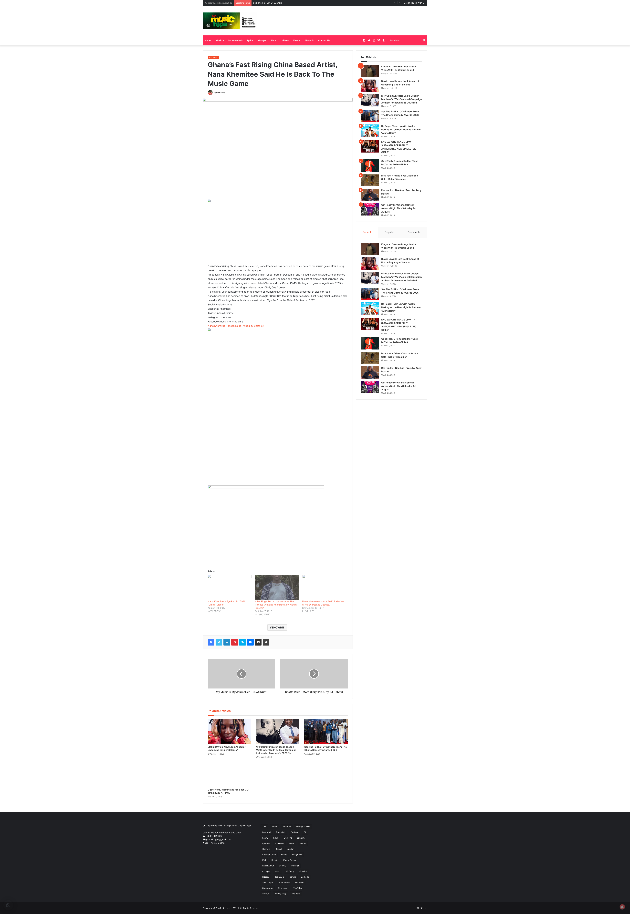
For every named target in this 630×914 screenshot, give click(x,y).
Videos (285, 40)
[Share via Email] (258, 642)
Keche (284, 854)
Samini (293, 877)
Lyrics (250, 40)
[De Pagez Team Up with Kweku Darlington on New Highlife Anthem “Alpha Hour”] (370, 130)
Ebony (265, 838)
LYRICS (282, 865)
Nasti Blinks (219, 92)
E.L (305, 832)
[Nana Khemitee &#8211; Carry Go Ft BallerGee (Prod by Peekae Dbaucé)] (324, 587)
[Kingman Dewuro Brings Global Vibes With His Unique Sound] (370, 71)
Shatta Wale (284, 882)
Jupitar (290, 849)
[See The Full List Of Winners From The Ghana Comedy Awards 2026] (326, 731)
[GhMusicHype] (230, 20)
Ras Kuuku (279, 877)
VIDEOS (266, 893)
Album (274, 40)
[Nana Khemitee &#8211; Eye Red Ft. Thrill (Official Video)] (230, 587)
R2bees (265, 877)
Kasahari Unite (269, 854)
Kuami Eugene (289, 860)
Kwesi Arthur (268, 865)
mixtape (266, 871)
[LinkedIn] (226, 642)
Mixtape (262, 40)
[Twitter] (219, 642)
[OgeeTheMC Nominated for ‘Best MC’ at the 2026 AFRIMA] (229, 774)
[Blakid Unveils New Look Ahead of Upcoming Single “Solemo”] (229, 731)
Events (296, 40)
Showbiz (309, 40)
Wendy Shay (280, 893)
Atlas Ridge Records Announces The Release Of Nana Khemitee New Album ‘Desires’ (276, 604)
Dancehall (280, 832)
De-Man (294, 832)
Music (219, 40)
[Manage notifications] (622, 906)
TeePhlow (298, 888)
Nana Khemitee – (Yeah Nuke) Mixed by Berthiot (235, 325)
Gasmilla (266, 849)
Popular (389, 232)
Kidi (264, 860)
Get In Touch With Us (415, 2)
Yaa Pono (296, 893)
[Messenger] (250, 642)
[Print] (266, 642)
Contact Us (324, 40)
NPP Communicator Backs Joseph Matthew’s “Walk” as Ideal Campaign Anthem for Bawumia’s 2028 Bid (276, 749)
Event (291, 843)
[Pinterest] (234, 642)
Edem (275, 838)
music (277, 871)
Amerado (287, 826)
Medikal (295, 865)
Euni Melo (279, 843)
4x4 (264, 826)
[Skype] (242, 642)
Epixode (266, 843)
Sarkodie (305, 877)
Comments (414, 232)
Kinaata (274, 860)
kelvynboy (297, 854)
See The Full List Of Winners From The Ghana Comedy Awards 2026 (288, 2)
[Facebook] (211, 642)
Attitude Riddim (303, 826)
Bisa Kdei (266, 832)
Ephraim (300, 838)
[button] (8, 905)
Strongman (283, 888)
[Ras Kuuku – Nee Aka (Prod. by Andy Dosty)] (370, 195)
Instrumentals (235, 40)
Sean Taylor (267, 882)
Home (208, 40)
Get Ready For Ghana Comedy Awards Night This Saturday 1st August (398, 208)
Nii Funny (289, 871)
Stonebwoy (267, 888)
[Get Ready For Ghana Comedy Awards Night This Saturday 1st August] (370, 209)
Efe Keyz (288, 838)
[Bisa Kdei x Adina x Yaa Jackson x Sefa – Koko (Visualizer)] (370, 180)
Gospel (278, 849)
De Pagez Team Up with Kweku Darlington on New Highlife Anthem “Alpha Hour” (401, 129)
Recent (367, 232)
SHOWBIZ (213, 57)
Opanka (303, 871)
